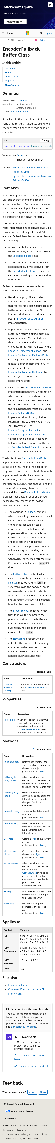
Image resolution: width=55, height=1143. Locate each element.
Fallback (31, 512)
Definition (10, 68)
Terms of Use (40, 1134)
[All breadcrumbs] (5, 40)
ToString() (9, 903)
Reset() (7, 891)
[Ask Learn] (35, 40)
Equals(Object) (11, 761)
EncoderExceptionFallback (23, 430)
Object (21, 155)
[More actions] (50, 40)
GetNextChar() (11, 823)
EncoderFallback (22, 255)
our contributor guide (23, 1026)
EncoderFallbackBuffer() (8, 687)
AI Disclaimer (9, 1125)
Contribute (7, 1130)
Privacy (20, 1130)
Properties (10, 80)
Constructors (11, 76)
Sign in (49, 33)
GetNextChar (20, 574)
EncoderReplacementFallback (25, 351)
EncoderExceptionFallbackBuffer (27, 434)
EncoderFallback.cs (21, 111)
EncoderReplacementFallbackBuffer (29, 355)
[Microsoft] (27, 33)
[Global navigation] (3, 33)
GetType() (8, 838)
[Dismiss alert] (50, 4)
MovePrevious (21, 610)
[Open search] (41, 33)
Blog (43, 1125)
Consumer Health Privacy (15, 1134)
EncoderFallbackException (27, 447)
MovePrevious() (11, 863)
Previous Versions (29, 1125)
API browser (17, 40)
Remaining (19, 638)
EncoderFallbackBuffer (26, 271)
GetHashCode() (11, 811)
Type (33, 838)
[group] (27, 146)
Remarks (9, 72)
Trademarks (8, 1138)
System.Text (22, 100)
